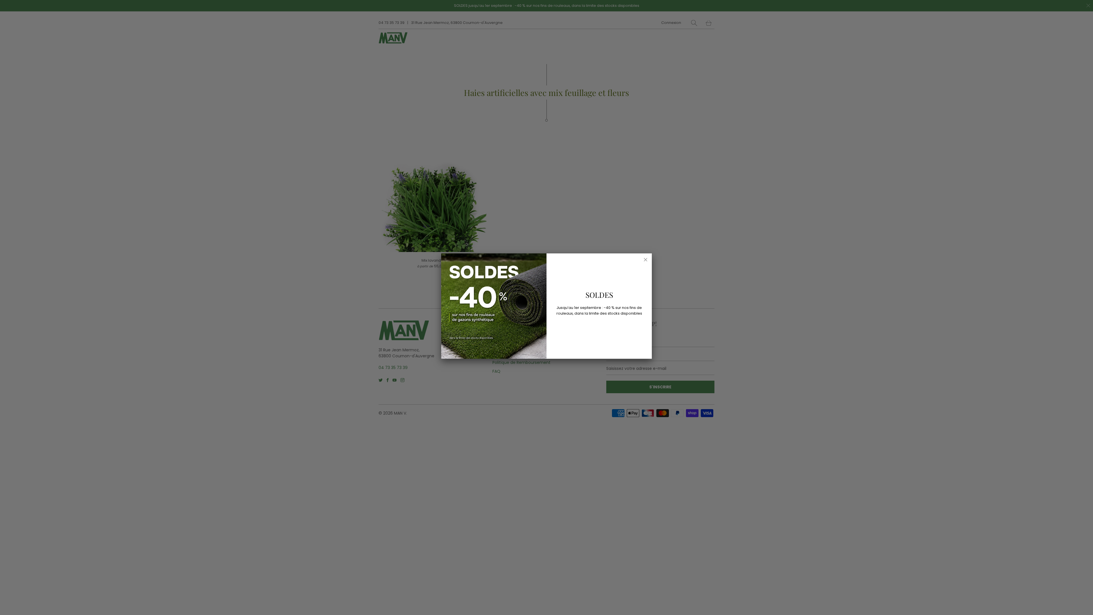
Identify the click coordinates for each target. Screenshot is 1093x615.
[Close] (645, 259)
